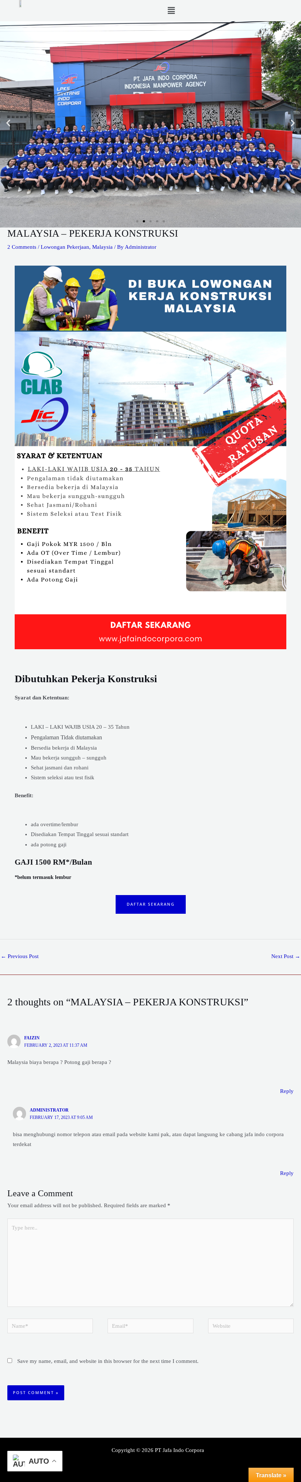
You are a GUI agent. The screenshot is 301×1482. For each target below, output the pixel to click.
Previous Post (20, 956)
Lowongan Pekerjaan (65, 247)
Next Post (285, 956)
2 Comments (21, 247)
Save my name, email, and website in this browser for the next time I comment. (108, 1361)
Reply (287, 1091)
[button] (171, 11)
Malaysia (102, 247)
